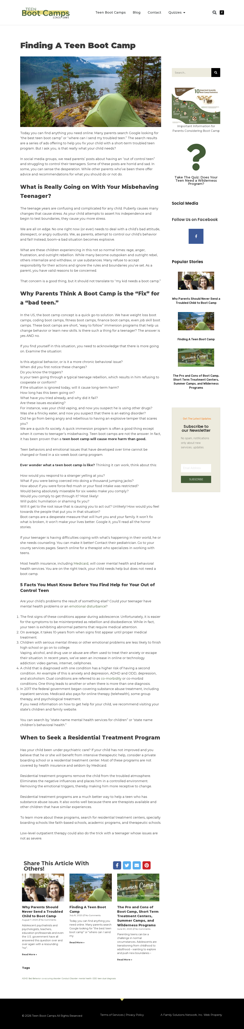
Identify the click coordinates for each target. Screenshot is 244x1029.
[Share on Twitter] (127, 865)
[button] (214, 12)
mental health (85, 978)
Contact (154, 12)
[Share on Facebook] (117, 865)
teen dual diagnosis (107, 978)
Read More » (29, 954)
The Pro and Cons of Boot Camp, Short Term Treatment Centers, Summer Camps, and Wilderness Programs (138, 916)
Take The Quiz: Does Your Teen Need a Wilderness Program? (196, 180)
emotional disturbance (87, 606)
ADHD (25, 978)
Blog (137, 12)
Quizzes (174, 12)
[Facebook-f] (222, 12)
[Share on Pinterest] (147, 865)
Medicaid (81, 563)
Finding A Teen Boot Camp (196, 339)
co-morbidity (111, 679)
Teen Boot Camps (110, 12)
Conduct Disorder (70, 978)
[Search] (215, 72)
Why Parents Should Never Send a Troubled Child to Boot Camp (42, 911)
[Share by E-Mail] (137, 865)
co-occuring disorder (51, 978)
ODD (95, 978)
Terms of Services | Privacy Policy (122, 1014)
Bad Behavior (35, 978)
